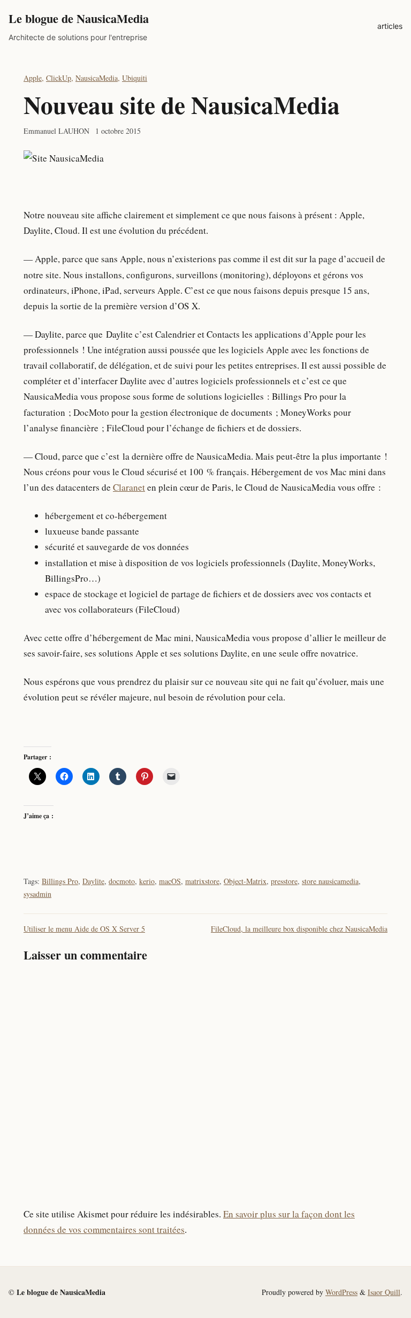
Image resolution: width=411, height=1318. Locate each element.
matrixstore (202, 881)
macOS (170, 881)
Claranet (129, 487)
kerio (147, 881)
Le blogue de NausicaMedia (79, 18)
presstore (284, 881)
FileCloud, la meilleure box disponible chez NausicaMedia (299, 929)
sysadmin (37, 894)
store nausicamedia (330, 881)
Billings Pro (60, 881)
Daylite (93, 881)
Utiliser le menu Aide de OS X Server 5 (84, 929)
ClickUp (58, 78)
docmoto (122, 881)
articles (389, 26)
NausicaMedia (96, 78)
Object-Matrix (245, 881)
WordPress (341, 1292)
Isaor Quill (384, 1292)
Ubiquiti (134, 78)
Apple (33, 78)
